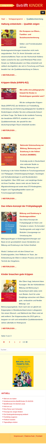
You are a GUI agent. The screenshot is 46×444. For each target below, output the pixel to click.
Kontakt (39, 436)
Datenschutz (30, 436)
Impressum (18, 436)
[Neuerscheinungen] (23, 386)
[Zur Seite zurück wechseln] (9, 342)
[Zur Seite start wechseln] (4, 342)
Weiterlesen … (9, 75)
